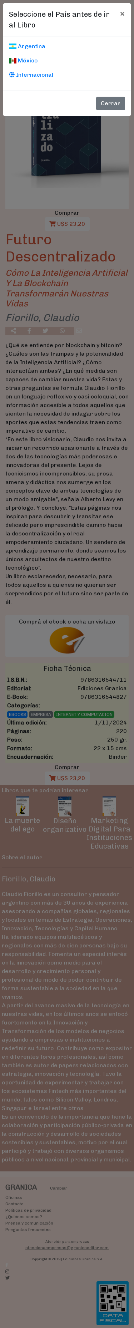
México (27, 60)
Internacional (34, 74)
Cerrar (110, 103)
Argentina (30, 46)
